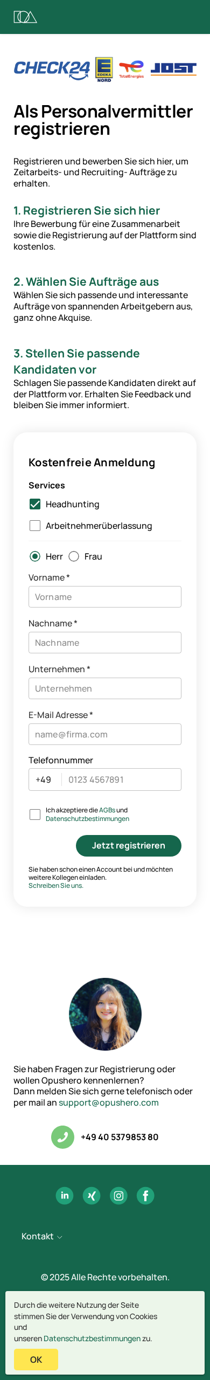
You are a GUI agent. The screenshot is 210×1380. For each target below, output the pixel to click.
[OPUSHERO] (25, 17)
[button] (105, 1237)
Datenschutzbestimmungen (92, 1338)
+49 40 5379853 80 (120, 1137)
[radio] (43, 556)
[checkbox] (62, 504)
